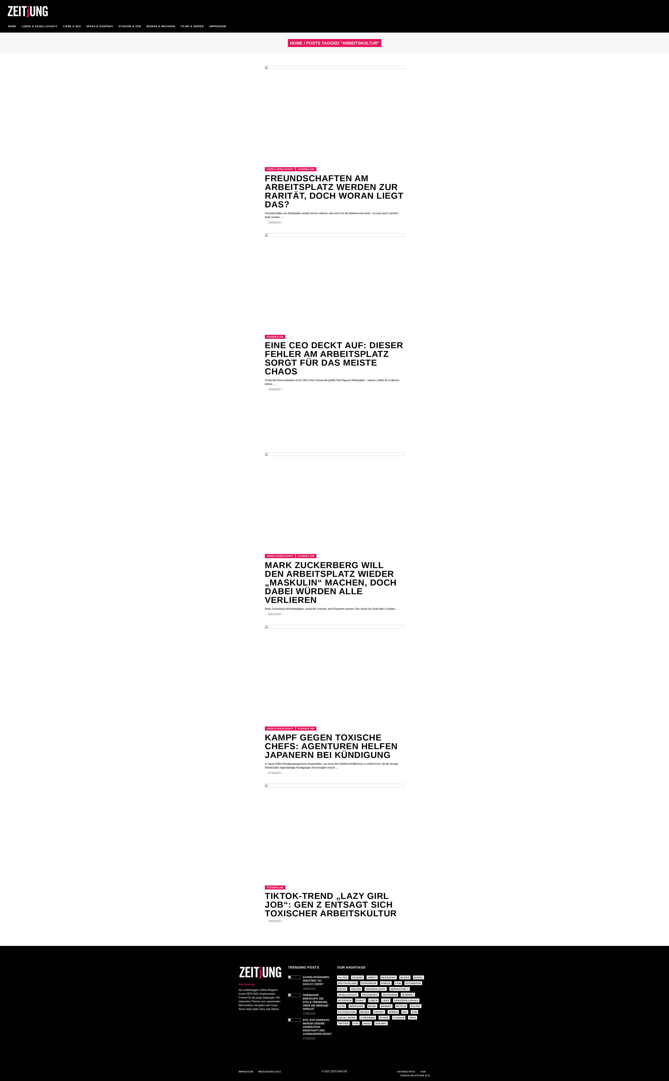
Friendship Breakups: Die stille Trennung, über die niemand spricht (315, 1002)
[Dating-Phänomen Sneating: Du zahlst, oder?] (294, 979)
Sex (404, 1012)
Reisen (364, 1012)
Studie (384, 1018)
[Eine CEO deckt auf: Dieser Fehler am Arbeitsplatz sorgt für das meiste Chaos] (334, 279)
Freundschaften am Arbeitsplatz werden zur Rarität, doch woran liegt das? (334, 191)
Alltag (342, 977)
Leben (373, 1000)
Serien (393, 1012)
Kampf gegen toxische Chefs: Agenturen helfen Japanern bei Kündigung (331, 746)
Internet (408, 995)
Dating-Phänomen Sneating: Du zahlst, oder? (316, 981)
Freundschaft (376, 989)
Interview (345, 1000)
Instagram (390, 995)
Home (296, 43)
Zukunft (381, 1023)
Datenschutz (406, 1072)
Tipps (412, 1018)
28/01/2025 (274, 614)
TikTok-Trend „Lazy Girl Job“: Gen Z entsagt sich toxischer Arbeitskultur (331, 904)
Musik (372, 1006)
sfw (414, 1012)
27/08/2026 (309, 1013)
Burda (418, 977)
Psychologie (347, 1012)
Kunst (360, 1000)
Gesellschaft (347, 995)
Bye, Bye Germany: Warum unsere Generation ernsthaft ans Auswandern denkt (317, 1026)
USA (356, 1023)
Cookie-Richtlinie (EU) (415, 1075)
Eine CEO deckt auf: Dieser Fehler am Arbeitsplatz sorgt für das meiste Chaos (334, 358)
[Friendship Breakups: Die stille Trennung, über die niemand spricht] (294, 997)
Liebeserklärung (406, 1000)
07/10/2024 (274, 772)
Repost (379, 1012)
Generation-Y (399, 989)
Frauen (356, 989)
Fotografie (413, 983)
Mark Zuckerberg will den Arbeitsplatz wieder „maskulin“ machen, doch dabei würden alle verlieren (331, 582)
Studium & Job (306, 169)
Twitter (343, 1023)
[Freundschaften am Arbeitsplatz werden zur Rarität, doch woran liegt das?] (334, 112)
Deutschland (347, 983)
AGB (423, 1072)
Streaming (367, 1018)
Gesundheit (370, 995)
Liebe (385, 1000)
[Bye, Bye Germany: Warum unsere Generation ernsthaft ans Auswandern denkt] (294, 1023)
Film (398, 983)
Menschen (357, 1006)
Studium (398, 1018)
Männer (386, 1006)
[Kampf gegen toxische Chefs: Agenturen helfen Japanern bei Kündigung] (334, 671)
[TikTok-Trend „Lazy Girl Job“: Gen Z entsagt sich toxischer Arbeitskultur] (334, 830)
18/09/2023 (274, 921)
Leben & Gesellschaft (280, 169)
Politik (415, 1006)
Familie (386, 983)
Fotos (342, 989)
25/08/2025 (274, 222)
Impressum (246, 1072)
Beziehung (388, 977)
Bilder (404, 977)
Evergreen (368, 983)
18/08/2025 (274, 389)
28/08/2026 (309, 988)
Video (367, 1023)
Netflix (401, 1006)
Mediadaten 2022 (270, 1072)
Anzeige (357, 977)
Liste (341, 1006)
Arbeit (372, 977)
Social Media (347, 1018)
